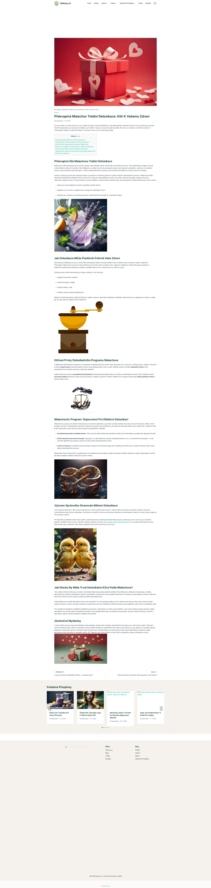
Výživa (137, 753)
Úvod (89, 3)
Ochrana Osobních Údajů (113, 876)
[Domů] (55, 109)
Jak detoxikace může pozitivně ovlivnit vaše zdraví (72, 142)
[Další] (161, 708)
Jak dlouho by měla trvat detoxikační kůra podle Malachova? (75, 151)
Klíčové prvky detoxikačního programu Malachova (71, 144)
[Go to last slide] (49, 708)
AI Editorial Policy (105, 886)
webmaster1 (59, 121)
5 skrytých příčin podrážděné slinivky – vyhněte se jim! (73, 673)
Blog (107, 753)
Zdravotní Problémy (142, 759)
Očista (96, 3)
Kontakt (148, 3)
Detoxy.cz (109, 750)
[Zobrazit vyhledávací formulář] (155, 3)
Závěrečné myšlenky (62, 153)
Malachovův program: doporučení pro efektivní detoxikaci (74, 146)
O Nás (140, 3)
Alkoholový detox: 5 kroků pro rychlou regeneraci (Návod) (120, 715)
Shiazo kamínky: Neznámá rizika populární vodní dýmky (137, 673)
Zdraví (137, 756)
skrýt (77, 136)
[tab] (102, 727)
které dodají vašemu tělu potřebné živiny (118, 522)
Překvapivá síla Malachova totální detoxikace (70, 140)
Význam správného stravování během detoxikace (71, 149)
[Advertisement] (105, 18)
